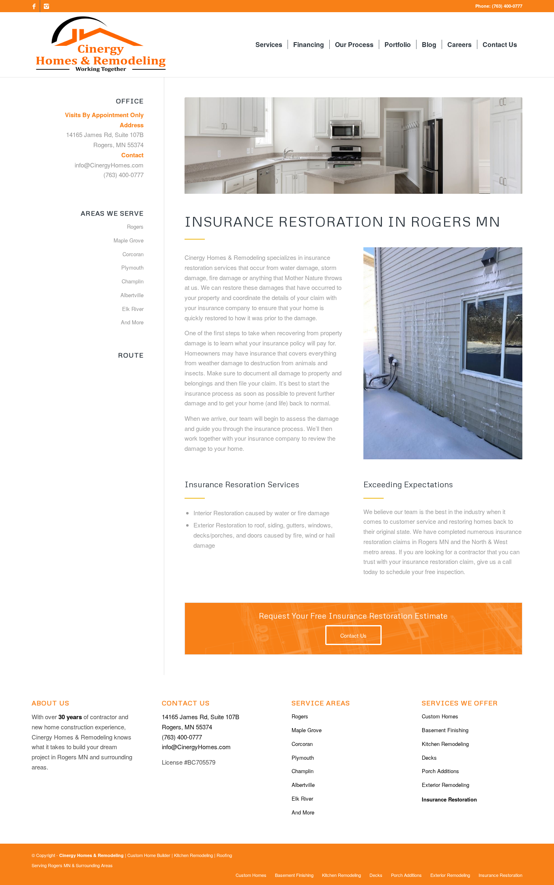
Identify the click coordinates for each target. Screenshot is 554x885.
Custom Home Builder (148, 855)
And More (132, 322)
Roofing (224, 855)
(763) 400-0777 (506, 6)
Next (504, 145)
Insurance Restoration (449, 799)
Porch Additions (440, 771)
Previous (203, 145)
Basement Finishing (445, 730)
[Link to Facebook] (34, 6)
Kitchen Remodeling (445, 744)
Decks (429, 757)
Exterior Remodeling (445, 785)
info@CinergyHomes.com (109, 165)
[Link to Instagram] (46, 6)
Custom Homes (440, 716)
